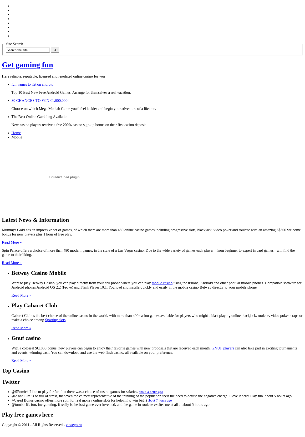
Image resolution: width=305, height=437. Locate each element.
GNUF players (223, 348)
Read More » (12, 242)
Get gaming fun (27, 64)
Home (16, 133)
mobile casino (162, 283)
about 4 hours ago (151, 392)
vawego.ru (74, 425)
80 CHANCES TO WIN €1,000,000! (40, 100)
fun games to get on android (32, 84)
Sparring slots (55, 320)
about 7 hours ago (160, 400)
